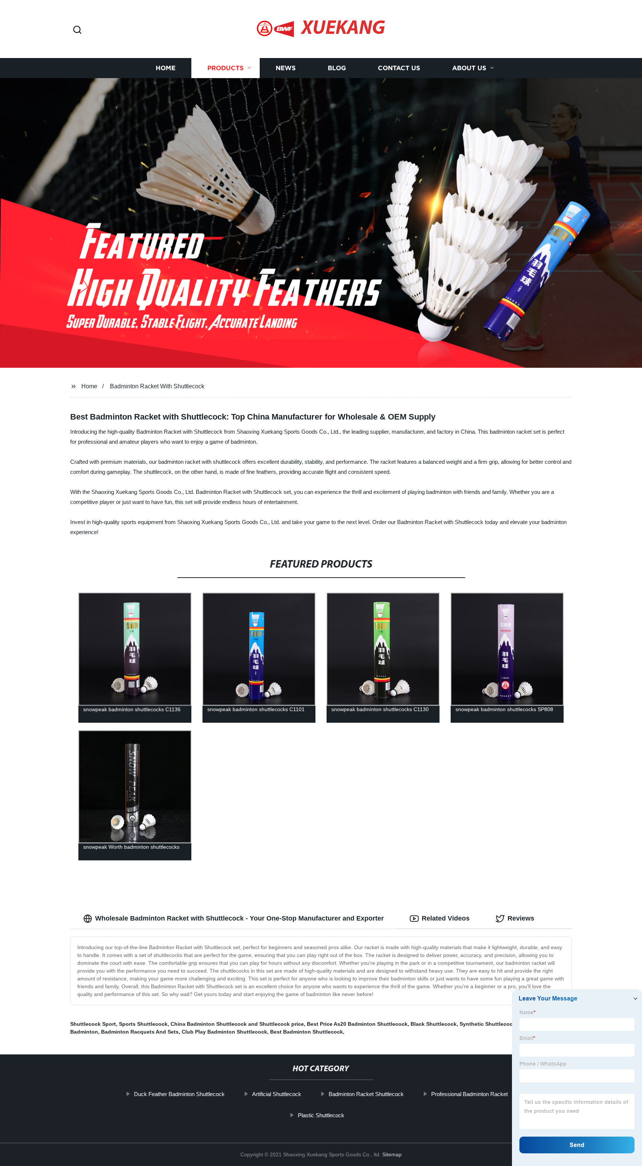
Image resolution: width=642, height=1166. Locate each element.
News (286, 67)
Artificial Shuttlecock (276, 1094)
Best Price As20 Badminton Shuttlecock (357, 1024)
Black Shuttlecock (434, 1024)
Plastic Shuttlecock (321, 1115)
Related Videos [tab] (446, 918)
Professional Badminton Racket (469, 1094)
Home (165, 67)
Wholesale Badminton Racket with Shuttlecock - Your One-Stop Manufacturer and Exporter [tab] (239, 918)
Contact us (399, 67)
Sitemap (392, 1154)
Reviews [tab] (521, 918)
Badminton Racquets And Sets (140, 1032)
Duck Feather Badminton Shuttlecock (179, 1094)
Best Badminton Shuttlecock (306, 1032)
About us (469, 67)
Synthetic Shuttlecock (488, 1024)
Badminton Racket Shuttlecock (366, 1094)
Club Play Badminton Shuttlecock (224, 1032)
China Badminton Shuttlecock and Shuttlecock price (237, 1024)
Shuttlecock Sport (93, 1024)
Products (225, 67)
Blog (337, 67)
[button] (77, 30)
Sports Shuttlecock (143, 1024)
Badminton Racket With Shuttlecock (157, 386)
